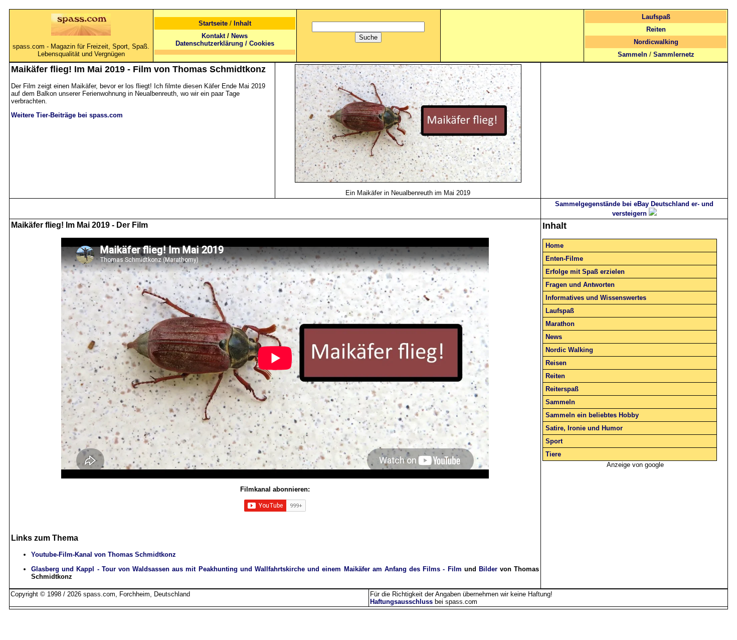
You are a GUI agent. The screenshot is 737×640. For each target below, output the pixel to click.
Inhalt (242, 23)
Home (554, 245)
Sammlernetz (673, 54)
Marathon (560, 324)
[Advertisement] (634, 127)
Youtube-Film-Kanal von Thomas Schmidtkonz (103, 554)
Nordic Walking (569, 350)
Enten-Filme (564, 258)
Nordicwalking (656, 42)
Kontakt (213, 36)
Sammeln (632, 54)
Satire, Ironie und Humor (584, 428)
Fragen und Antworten (580, 284)
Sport (554, 441)
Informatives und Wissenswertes (595, 297)
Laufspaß (656, 17)
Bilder (488, 569)
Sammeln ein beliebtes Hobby (592, 415)
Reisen (556, 363)
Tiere (553, 454)
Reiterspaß (562, 389)
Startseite (213, 23)
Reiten (656, 29)
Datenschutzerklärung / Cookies (224, 43)
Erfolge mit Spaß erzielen (585, 271)
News (239, 36)
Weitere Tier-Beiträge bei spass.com (67, 115)
